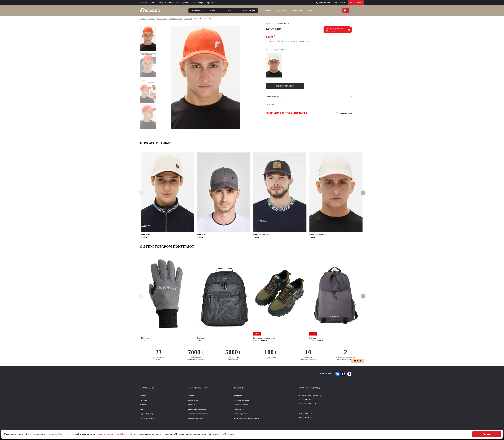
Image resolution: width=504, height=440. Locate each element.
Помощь (239, 388)
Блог (141, 409)
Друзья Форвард (146, 414)
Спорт (213, 10)
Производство (192, 400)
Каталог (267, 11)
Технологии (239, 409)
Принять (487, 434)
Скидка (152, 3)
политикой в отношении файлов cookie (115, 434)
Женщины (297, 11)
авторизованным (287, 41)
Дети (310, 11)
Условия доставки (344, 113)
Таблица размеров (241, 414)
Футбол (210, 3)
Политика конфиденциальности (246, 418)
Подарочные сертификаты (197, 414)
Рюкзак (200, 338)
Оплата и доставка (241, 400)
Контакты (143, 405)
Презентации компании (196, 409)
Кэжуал (231, 10)
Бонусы (201, 3)
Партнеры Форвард (147, 418)
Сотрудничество (197, 388)
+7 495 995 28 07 (339, 3)
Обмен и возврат (241, 405)
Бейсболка (145, 234)
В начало (358, 361)
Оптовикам (191, 405)
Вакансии (143, 400)
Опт (194, 3)
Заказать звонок (356, 3)
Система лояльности (195, 418)
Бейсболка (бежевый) (318, 234)
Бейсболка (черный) (261, 234)
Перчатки (145, 338)
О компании (174, 3)
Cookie (62, 434)
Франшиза (186, 3)
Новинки (143, 3)
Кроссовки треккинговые (264, 338)
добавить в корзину (285, 86)
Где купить (162, 3)
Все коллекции (248, 10)
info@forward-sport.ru (307, 403)
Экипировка (196, 10)
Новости (143, 396)
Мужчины (281, 11)
